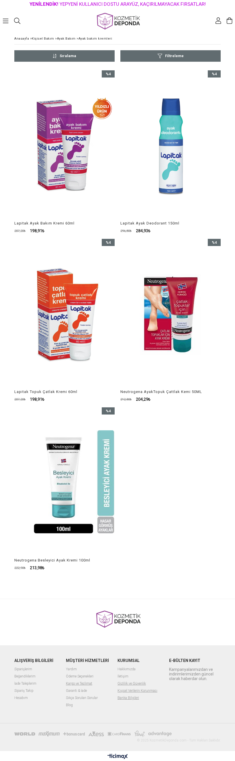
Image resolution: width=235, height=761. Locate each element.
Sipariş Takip (24, 691)
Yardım (71, 669)
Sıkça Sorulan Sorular (82, 698)
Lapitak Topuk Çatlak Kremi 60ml (45, 392)
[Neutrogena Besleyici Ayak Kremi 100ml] (64, 482)
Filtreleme (174, 56)
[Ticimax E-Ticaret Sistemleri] (117, 757)
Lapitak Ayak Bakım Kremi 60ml (44, 223)
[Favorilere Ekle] (65, 152)
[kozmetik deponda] (118, 20)
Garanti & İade (76, 691)
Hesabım (21, 698)
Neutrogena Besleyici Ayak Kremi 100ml (52, 560)
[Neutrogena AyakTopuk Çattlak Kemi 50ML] (170, 314)
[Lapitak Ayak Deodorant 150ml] (170, 145)
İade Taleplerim (25, 684)
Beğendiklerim (25, 676)
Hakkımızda (126, 669)
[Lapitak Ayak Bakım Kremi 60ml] (64, 145)
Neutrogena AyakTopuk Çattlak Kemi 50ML (161, 392)
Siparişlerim (23, 669)
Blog (69, 705)
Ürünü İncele (90, 152)
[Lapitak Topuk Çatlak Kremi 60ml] (64, 314)
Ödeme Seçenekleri (79, 676)
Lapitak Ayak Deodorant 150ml (149, 223)
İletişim (122, 676)
